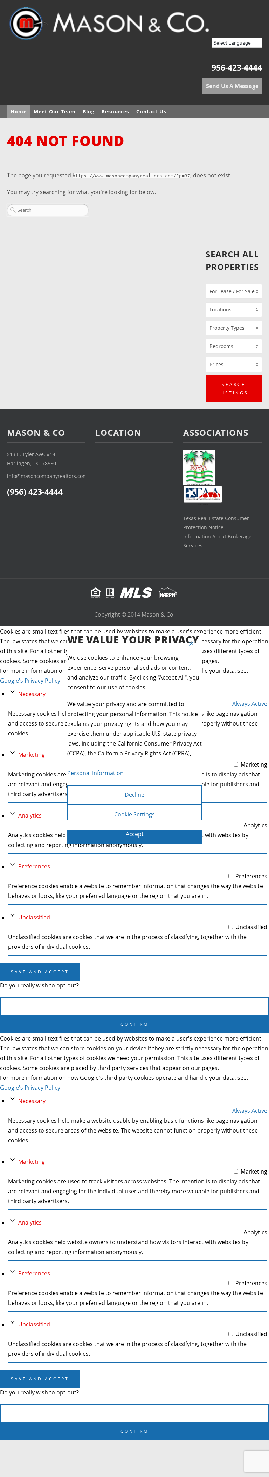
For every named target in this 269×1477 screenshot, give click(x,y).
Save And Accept (40, 972)
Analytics (30, 815)
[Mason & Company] (129, 26)
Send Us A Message (232, 86)
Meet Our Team (55, 111)
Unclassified (34, 917)
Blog (89, 111)
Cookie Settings (134, 814)
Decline (134, 795)
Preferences (34, 866)
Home (19, 111)
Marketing (31, 755)
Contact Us (151, 111)
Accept (135, 834)
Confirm (134, 1024)
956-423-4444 (237, 67)
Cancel (134, 1006)
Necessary (32, 694)
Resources (115, 111)
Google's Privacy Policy (30, 680)
